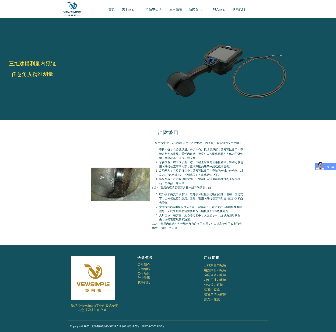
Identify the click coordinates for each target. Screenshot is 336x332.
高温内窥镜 (212, 299)
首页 (111, 9)
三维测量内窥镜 (215, 265)
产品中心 (152, 9)
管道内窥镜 (212, 290)
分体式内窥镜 (213, 285)
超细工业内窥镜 (215, 280)
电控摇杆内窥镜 (215, 270)
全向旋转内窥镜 (215, 275)
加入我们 (219, 9)
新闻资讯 (195, 9)
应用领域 (175, 9)
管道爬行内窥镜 (215, 294)
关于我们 (128, 9)
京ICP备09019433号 (153, 326)
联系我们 (238, 9)
